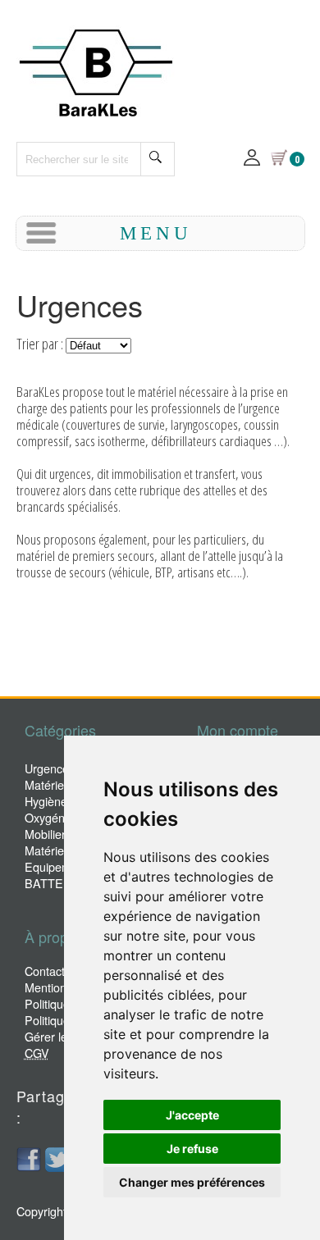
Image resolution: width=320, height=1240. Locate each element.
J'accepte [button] (192, 1115)
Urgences (50, 768)
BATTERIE (54, 882)
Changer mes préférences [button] (192, 1182)
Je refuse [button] (192, 1149)
